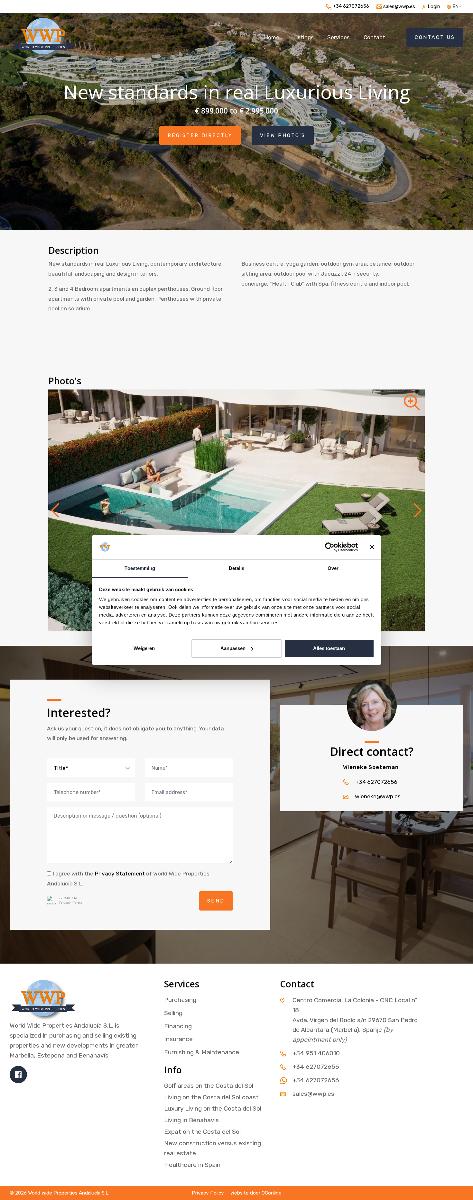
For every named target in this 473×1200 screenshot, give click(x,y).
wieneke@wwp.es (378, 796)
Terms (78, 903)
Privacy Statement (120, 873)
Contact (374, 37)
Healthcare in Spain (192, 1164)
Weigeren (144, 648)
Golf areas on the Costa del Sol (208, 1085)
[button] (55, 510)
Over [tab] (333, 568)
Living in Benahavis (191, 1120)
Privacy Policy (208, 1193)
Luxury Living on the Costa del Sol (212, 1108)
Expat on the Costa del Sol (202, 1131)
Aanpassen (233, 648)
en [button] (455, 6)
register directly (200, 135)
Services (338, 37)
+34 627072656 (376, 781)
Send (215, 901)
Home (271, 37)
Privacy (65, 903)
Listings (303, 37)
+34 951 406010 (316, 1053)
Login (434, 6)
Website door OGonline (256, 1193)
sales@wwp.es (313, 1093)
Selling (173, 1013)
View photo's (282, 135)
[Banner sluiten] (372, 547)
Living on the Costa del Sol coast (211, 1097)
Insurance (178, 1039)
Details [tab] (237, 568)
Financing (178, 1026)
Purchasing (180, 999)
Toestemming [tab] (140, 568)
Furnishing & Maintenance (201, 1052)
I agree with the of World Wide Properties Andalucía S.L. (128, 878)
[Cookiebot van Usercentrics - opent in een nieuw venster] (329, 547)
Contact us (435, 37)
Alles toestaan (329, 648)
